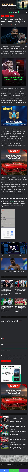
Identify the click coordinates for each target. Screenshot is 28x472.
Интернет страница (5, 350)
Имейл (3, 344)
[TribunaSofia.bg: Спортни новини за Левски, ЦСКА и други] (14, 12)
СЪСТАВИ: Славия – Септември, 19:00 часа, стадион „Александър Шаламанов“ (17, 426)
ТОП (3, 16)
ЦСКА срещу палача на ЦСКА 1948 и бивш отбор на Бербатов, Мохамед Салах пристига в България (20, 309)
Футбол (7, 16)
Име (2, 338)
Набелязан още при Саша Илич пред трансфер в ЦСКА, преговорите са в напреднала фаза (18, 433)
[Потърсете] (26, 12)
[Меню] (1, 12)
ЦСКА (11, 16)
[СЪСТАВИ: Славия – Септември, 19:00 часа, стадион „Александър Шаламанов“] (21, 283)
